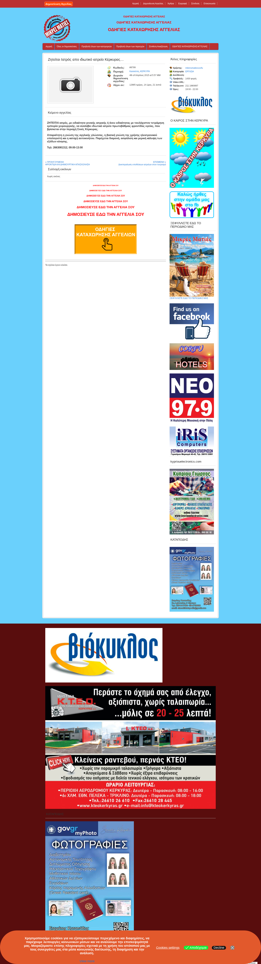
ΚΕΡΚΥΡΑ (145, 71)
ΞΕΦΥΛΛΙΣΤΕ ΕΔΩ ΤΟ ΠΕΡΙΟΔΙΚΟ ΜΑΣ (189, 298)
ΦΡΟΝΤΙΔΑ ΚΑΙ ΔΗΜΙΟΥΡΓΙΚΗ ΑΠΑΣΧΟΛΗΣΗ (67, 164)
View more (87, 961)
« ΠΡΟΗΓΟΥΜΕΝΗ (54, 162)
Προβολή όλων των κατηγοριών (96, 46)
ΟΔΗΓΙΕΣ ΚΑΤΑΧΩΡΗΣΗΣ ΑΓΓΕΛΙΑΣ (189, 46)
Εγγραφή (182, 3)
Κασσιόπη (134, 71)
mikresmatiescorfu (194, 68)
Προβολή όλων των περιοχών (130, 46)
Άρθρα (171, 3)
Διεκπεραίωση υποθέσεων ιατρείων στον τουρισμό (142, 164)
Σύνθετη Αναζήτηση (158, 46)
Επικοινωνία (209, 3)
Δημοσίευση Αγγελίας (58, 3)
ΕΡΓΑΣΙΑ (189, 71)
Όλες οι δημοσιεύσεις (67, 46)
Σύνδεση (195, 3)
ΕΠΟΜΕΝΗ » (159, 162)
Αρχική (135, 3)
